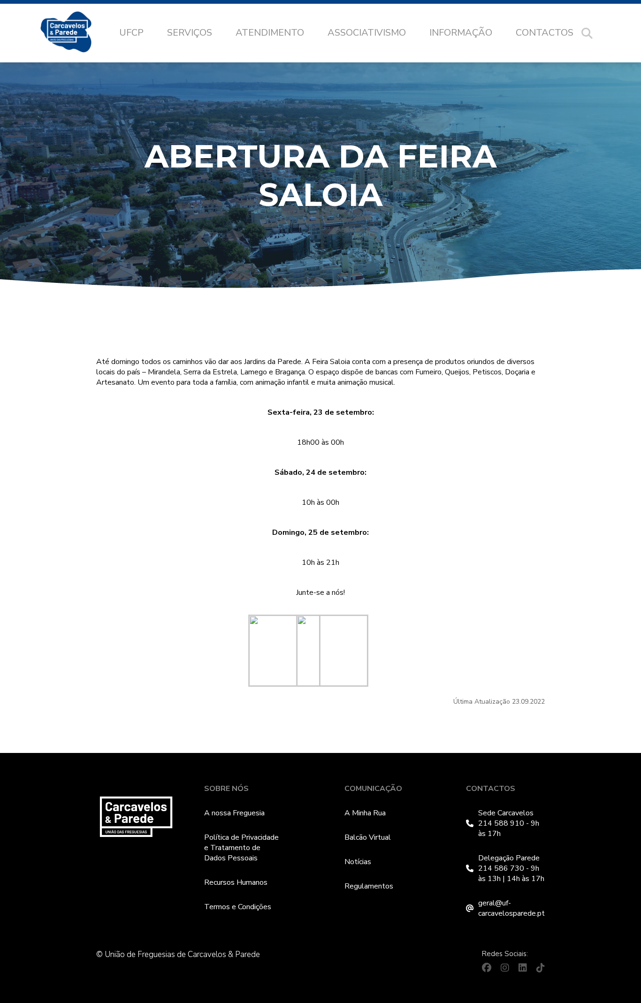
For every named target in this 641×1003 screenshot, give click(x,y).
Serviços (189, 32)
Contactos (544, 32)
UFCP (131, 32)
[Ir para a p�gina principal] (75, 33)
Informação (460, 32)
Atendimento (270, 32)
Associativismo (367, 32)
